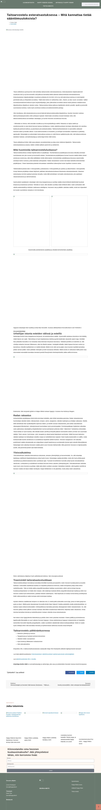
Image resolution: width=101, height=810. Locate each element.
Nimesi (9, 758)
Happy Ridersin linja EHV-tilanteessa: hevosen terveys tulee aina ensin (13, 740)
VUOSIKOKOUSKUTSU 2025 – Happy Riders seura (86, 741)
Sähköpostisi (10, 764)
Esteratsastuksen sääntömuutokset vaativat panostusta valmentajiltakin (53, 654)
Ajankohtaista (28, 2)
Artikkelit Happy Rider (65, 2)
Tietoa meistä (48, 6)
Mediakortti (9, 799)
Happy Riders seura (45, 2)
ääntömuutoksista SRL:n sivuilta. (26, 659)
